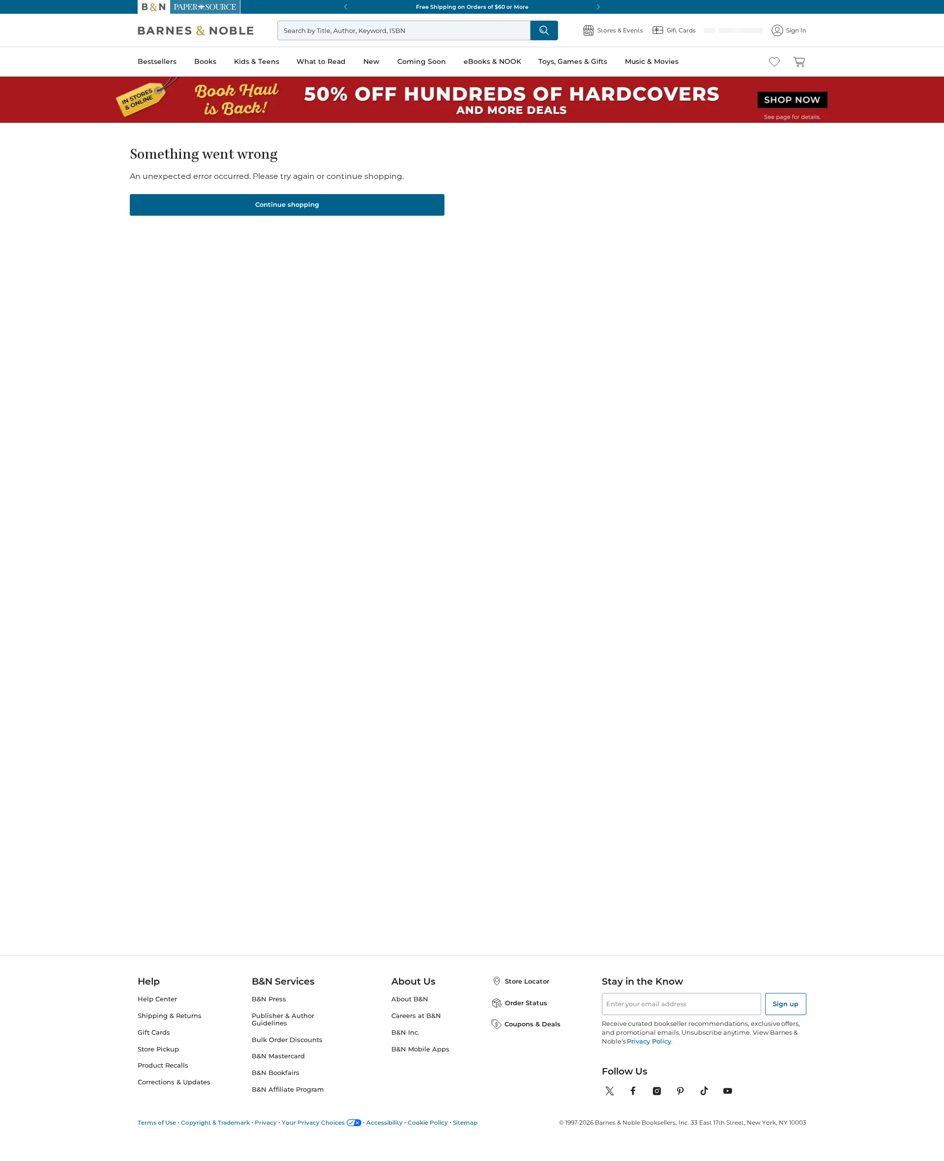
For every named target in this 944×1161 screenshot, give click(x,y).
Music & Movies (651, 61)
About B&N (409, 1012)
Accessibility (384, 1135)
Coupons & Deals (532, 1037)
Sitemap (465, 1135)
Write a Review (409, 186)
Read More (252, 517)
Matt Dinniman (351, 794)
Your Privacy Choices (313, 1135)
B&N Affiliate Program (288, 1102)
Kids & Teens (256, 61)
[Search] (547, 30)
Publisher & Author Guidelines (283, 1032)
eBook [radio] (535, 258)
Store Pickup (158, 1062)
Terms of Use (157, 1135)
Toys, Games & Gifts (572, 61)
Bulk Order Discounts (287, 1053)
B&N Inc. (405, 1045)
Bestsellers (157, 61)
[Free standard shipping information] (418, 335)
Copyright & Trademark (215, 1135)
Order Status (526, 1016)
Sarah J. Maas (443, 794)
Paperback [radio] (478, 258)
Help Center (157, 1012)
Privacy (266, 1135)
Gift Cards (154, 1045)
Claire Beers (417, 173)
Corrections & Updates (174, 1095)
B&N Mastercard (278, 1070)
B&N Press (269, 1012)
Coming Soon (421, 61)
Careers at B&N (416, 1029)
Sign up (785, 1017)
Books (205, 61)
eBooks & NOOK (492, 61)
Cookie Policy (428, 1135)
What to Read (321, 61)
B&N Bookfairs (275, 1086)
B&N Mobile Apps (420, 1062)
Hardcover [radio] (414, 258)
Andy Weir (251, 785)
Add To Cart (638, 318)
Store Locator (527, 994)
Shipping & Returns (170, 1029)
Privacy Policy (649, 1054)
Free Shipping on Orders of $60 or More (472, 6)
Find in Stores (638, 372)
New (371, 61)
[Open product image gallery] (255, 254)
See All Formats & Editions (665, 234)
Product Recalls (163, 1079)
